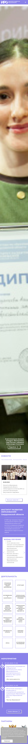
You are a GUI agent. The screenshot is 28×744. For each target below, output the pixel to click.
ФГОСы (7, 643)
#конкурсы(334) (17, 459)
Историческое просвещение (20, 643)
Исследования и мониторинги (7, 597)
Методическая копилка (7, 631)
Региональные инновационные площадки (20, 597)
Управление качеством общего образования (7, 585)
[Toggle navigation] (25, 2)
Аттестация (20, 585)
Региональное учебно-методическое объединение (7, 619)
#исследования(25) (6, 459)
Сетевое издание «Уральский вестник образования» (7, 608)
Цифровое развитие (20, 631)
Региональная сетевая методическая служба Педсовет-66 (20, 608)
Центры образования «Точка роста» (20, 619)
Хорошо (7, 741)
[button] (2, 229)
